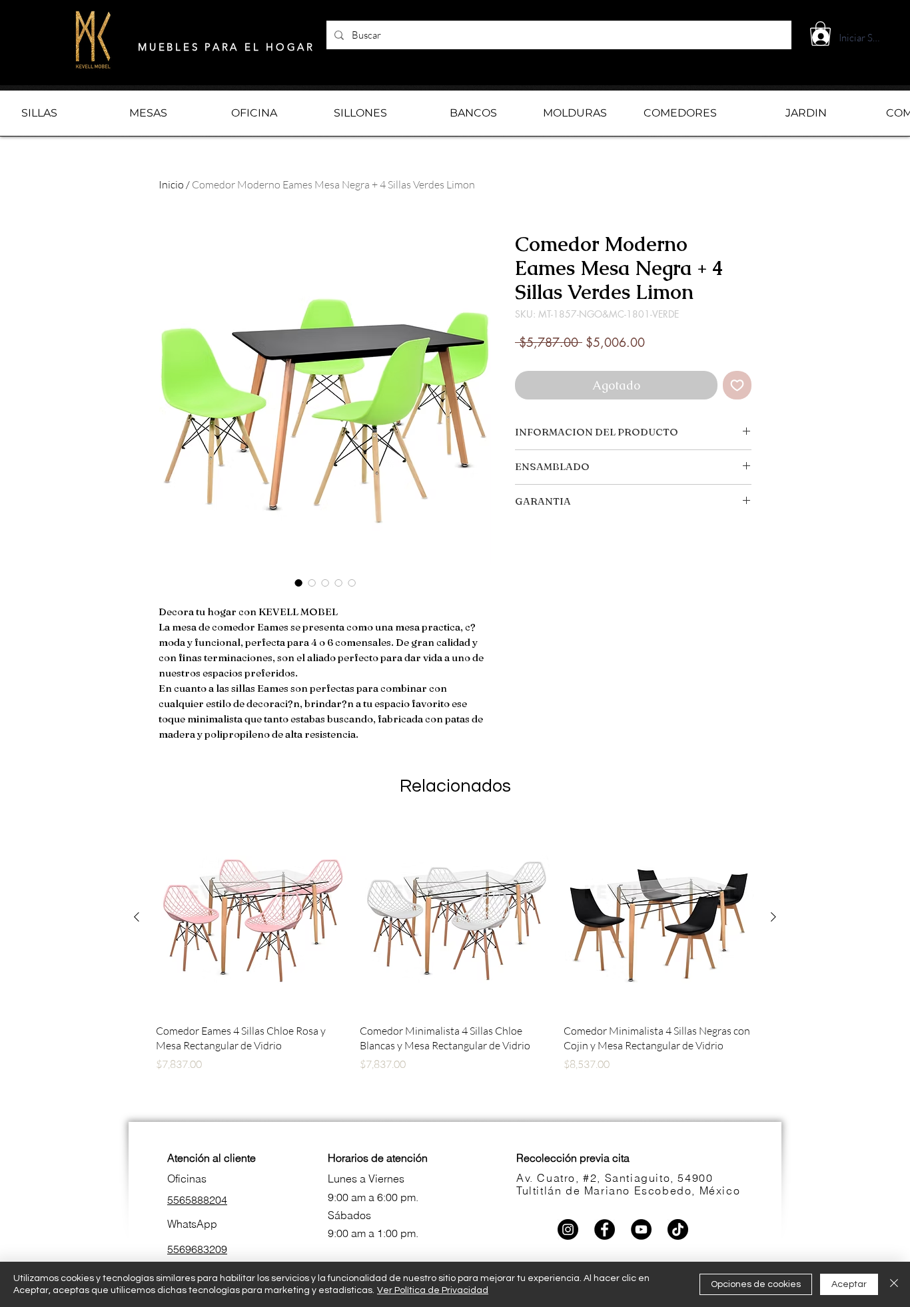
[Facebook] (604, 1229)
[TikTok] (678, 1229)
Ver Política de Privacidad (432, 1290)
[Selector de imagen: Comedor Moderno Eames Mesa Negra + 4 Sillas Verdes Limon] (298, 582)
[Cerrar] (894, 1284)
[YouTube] (641, 1229)
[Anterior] (137, 917)
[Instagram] (568, 1229)
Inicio (171, 184)
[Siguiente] (773, 917)
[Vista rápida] (251, 917)
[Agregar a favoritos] (737, 385)
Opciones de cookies (756, 1284)
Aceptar (849, 1284)
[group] (455, 970)
